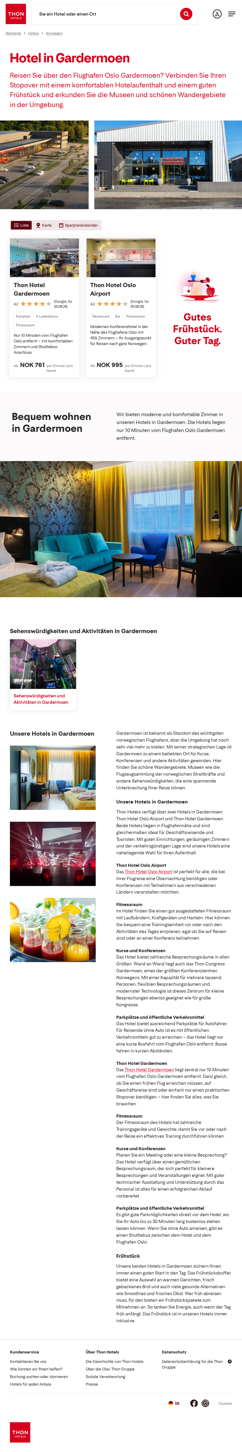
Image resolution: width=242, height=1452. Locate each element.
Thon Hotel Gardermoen (32, 289)
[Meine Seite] (217, 13)
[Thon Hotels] (16, 14)
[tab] (21, 225)
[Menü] (231, 13)
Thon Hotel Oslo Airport (113, 289)
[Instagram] (205, 1403)
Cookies (225, 1403)
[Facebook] (194, 1403)
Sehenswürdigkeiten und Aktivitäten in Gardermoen (41, 699)
